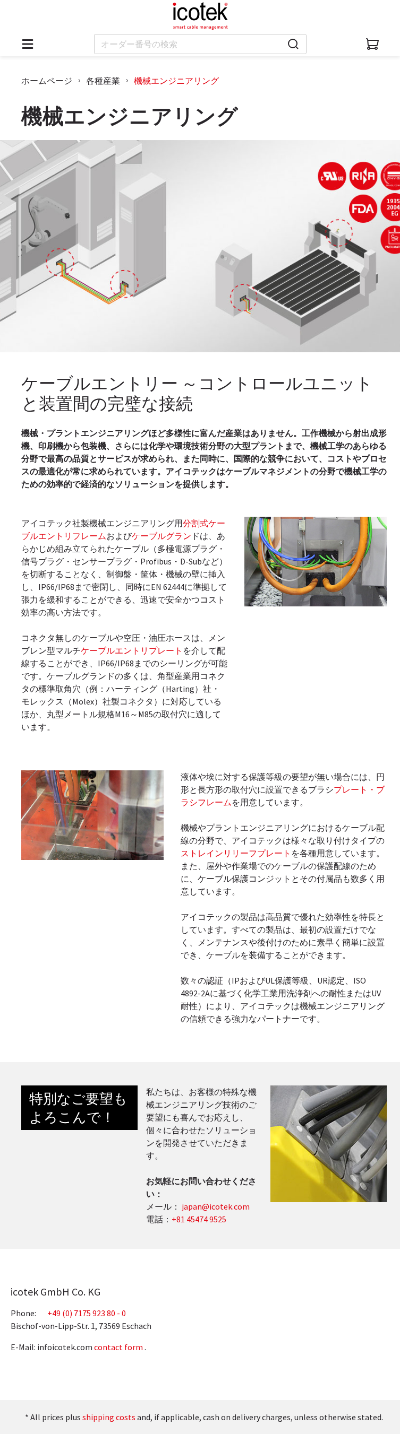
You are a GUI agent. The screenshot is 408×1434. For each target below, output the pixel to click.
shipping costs (108, 1417)
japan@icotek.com (216, 1206)
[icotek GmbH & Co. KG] (200, 16)
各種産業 (103, 80)
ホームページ (46, 80)
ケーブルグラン (161, 536)
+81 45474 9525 (199, 1219)
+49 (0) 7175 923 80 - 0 (86, 1313)
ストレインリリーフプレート (236, 853)
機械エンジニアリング (176, 80)
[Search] (293, 44)
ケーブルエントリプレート (132, 650)
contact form (118, 1347)
